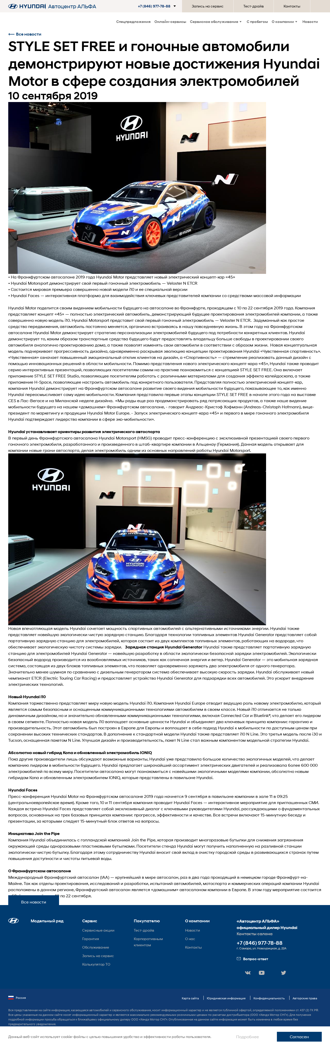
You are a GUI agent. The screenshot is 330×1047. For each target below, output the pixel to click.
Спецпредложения (133, 21)
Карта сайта (190, 998)
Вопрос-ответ (255, 959)
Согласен (299, 1036)
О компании (283, 21)
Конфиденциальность (269, 998)
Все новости (28, 34)
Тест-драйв (253, 6)
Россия (21, 998)
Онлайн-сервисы (170, 21)
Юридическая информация (226, 998)
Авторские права (305, 998)
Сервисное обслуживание (214, 21)
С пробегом (257, 21)
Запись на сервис (208, 6)
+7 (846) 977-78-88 (260, 943)
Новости (310, 21)
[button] (158, 6)
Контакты (292, 6)
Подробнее (247, 1036)
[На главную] (26, 6)
